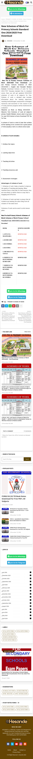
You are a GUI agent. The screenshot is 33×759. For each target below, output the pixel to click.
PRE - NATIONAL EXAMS (22, 693)
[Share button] (21, 305)
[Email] (17, 305)
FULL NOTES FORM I (9, 706)
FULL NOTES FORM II (9, 631)
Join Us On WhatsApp (17, 9)
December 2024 (16, 594)
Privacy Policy (16, 752)
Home (3, 19)
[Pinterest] (13, 305)
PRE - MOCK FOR (8, 693)
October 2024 (16, 600)
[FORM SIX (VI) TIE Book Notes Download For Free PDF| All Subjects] (16, 482)
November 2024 (16, 597)
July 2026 (16, 572)
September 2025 (16, 581)
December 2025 (16, 575)
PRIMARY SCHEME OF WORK (14, 19)
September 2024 (16, 603)
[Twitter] (6, 305)
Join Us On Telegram (17, 297)
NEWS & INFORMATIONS (10, 637)
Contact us (22, 750)
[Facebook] (2, 305)
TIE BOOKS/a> (17, 13)
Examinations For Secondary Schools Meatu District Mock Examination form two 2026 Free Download (16, 674)
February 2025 (16, 588)
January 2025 (16, 591)
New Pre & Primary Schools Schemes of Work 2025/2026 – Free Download (15, 358)
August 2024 (16, 606)
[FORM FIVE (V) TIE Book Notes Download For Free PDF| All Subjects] (5, 530)
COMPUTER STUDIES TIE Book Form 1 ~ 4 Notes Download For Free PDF (20, 537)
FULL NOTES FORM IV (9, 634)
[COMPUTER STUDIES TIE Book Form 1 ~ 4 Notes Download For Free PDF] (5, 538)
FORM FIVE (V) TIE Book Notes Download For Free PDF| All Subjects (20, 528)
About (15, 750)
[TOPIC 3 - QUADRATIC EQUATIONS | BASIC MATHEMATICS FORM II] (5, 521)
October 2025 (16, 578)
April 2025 (16, 584)
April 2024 (16, 618)
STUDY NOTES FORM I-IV (10, 640)
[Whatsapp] (10, 305)
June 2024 (16, 612)
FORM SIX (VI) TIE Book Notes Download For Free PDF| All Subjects (14, 498)
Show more (27, 331)
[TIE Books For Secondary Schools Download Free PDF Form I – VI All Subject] (5, 511)
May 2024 (16, 615)
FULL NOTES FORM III (23, 631)
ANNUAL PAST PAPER (9, 691)
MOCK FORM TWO (22, 691)
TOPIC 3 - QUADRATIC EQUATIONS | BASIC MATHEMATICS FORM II (19, 519)
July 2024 (16, 609)
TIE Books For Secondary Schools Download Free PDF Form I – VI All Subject (19, 510)
